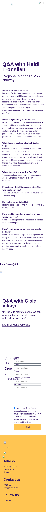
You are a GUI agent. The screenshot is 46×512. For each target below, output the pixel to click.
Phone (16, 371)
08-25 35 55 (9, 485)
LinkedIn (7, 500)
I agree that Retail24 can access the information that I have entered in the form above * (27, 411)
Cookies (7, 448)
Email (16, 364)
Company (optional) (22, 378)
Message (17, 384)
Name (16, 358)
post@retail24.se (11, 488)
